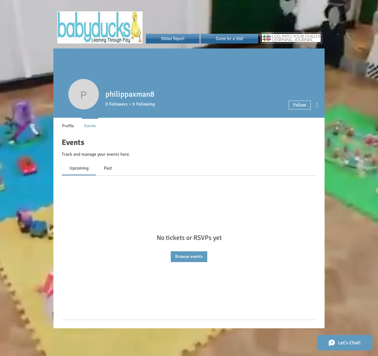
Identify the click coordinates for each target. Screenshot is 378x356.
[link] (79, 168)
